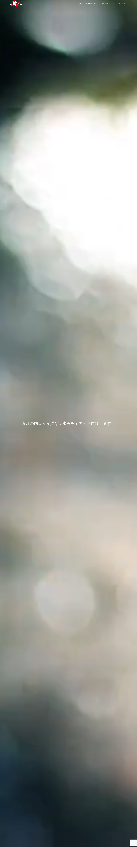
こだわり (79, 3)
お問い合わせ (121, 3)
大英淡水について (107, 3)
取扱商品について (91, 3)
